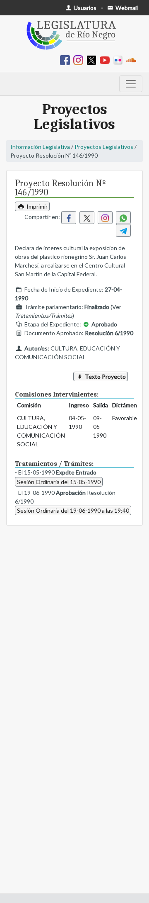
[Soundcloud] (132, 59)
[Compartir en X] (86, 217)
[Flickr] (119, 59)
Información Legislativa (40, 146)
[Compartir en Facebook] (68, 217)
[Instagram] (80, 59)
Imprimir (36, 206)
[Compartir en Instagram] (105, 217)
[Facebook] (66, 59)
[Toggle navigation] (130, 83)
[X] (93, 59)
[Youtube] (106, 59)
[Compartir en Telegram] (123, 230)
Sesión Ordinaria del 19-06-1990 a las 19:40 (73, 510)
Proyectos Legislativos (103, 146)
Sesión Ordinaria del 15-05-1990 (59, 481)
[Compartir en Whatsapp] (123, 217)
